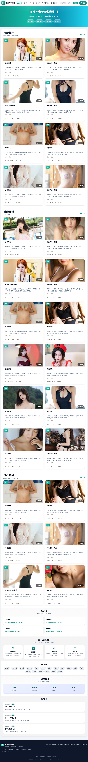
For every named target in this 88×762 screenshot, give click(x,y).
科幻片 (62, 668)
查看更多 (82, 35)
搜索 (75, 3)
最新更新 (54, 744)
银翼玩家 (8, 369)
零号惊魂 (8, 454)
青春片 (81, 668)
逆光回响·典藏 (52, 242)
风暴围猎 (8, 63)
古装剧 (40, 672)
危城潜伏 (50, 369)
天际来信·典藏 (52, 63)
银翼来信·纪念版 (11, 284)
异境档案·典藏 (52, 190)
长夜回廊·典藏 (10, 105)
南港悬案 (8, 190)
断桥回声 (50, 148)
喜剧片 (49, 668)
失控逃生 (50, 411)
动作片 (43, 668)
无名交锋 (50, 590)
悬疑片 (56, 668)
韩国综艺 (55, 3)
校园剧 (28, 672)
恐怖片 (68, 668)
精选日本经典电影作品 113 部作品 (14, 622)
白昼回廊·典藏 (52, 105)
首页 (20, 3)
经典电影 (7, 668)
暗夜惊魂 (8, 327)
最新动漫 (14, 668)
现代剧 (47, 672)
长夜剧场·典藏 (52, 454)
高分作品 (29, 668)
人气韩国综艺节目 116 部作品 (54, 631)
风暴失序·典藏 (52, 284)
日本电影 (28, 3)
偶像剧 (53, 672)
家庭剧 (60, 672)
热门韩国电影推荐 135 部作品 (54, 622)
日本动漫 (46, 3)
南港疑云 (50, 327)
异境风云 (8, 148)
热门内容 (60, 744)
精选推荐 (48, 744)
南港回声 (8, 242)
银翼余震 (8, 411)
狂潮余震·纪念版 (11, 590)
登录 (84, 3)
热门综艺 (22, 668)
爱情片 (36, 668)
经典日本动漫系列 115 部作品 (12, 631)
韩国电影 (37, 3)
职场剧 (34, 672)
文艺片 (75, 668)
